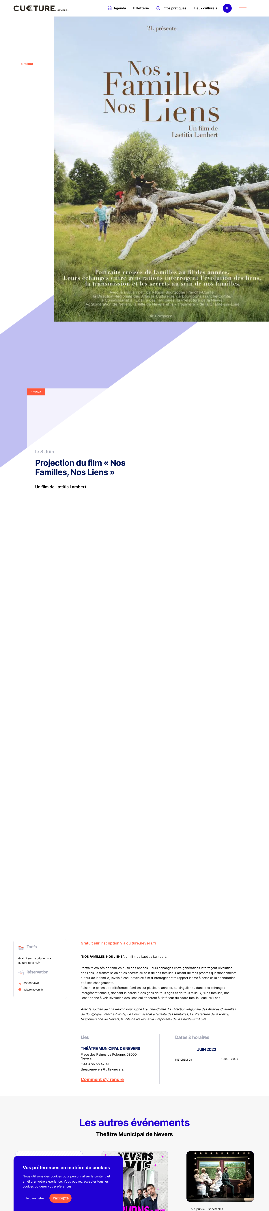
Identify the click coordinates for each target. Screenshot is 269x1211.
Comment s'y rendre (102, 1079)
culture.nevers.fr (33, 989)
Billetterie (141, 8)
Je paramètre (34, 1198)
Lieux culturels (205, 8)
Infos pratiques (174, 8)
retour (28, 64)
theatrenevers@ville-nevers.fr (104, 1069)
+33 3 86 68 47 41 (95, 1064)
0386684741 (31, 983)
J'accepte (60, 1198)
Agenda (120, 8)
